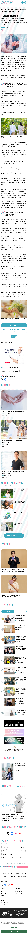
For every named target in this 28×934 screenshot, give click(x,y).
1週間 (20, 611)
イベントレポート (4, 898)
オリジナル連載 (18, 891)
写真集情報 (3, 900)
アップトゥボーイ (4, 902)
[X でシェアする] (2, 379)
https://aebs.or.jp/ (12, 917)
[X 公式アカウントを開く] (2, 885)
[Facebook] (12, 833)
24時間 (8, 611)
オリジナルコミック (19, 893)
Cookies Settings (14, 927)
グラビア (3, 895)
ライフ (3, 27)
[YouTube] (20, 833)
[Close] (26, 920)
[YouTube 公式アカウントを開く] (12, 885)
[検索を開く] (22, 2)
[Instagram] (16, 833)
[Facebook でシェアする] (5, 379)
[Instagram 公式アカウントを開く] (9, 885)
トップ (2, 863)
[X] (8, 833)
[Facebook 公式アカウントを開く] (5, 885)
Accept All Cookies (14, 931)
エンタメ (2, 891)
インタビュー (3, 893)
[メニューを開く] (25, 2)
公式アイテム (3, 905)
